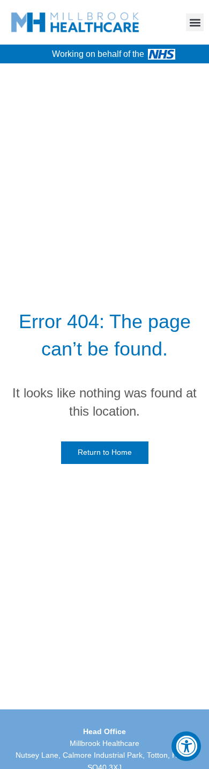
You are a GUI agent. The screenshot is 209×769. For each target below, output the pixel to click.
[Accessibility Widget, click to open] (186, 746)
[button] (195, 22)
